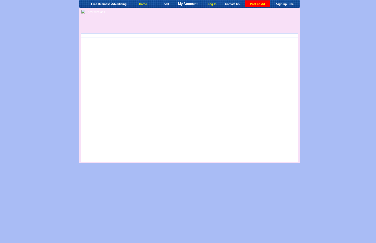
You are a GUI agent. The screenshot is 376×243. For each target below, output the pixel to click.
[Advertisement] (201, 21)
